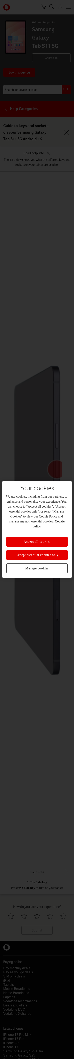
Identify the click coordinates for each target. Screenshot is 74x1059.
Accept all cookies (37, 541)
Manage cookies (37, 568)
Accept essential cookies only (36, 555)
